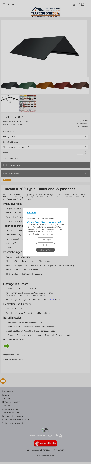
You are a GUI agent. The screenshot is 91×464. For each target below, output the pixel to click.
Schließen (45, 244)
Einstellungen (45, 239)
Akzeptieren (45, 250)
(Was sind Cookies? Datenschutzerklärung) (44, 222)
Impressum (31, 212)
